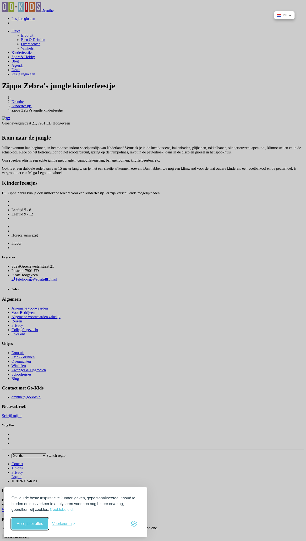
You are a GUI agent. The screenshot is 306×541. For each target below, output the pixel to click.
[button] (284, 15)
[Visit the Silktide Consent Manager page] (134, 524)
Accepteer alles (30, 524)
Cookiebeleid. (62, 509)
